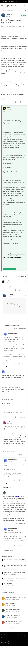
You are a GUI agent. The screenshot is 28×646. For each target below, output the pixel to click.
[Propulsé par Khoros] (14, 642)
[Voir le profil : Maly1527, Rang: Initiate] (4, 492)
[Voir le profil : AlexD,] (4, 108)
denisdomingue (16, 623)
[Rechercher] (12, 6)
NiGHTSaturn (14, 569)
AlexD (8, 107)
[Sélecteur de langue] (8, 5)
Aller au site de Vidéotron (7, 1)
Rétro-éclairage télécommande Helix (15, 578)
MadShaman (15, 599)
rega (13, 605)
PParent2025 (15, 611)
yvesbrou (13, 561)
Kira (7, 280)
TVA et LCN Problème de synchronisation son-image (13, 609)
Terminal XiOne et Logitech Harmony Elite (15, 566)
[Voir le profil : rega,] (3, 604)
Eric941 (12, 580)
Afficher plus (9, 367)
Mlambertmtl (14, 574)
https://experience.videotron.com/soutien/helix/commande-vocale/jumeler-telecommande (14, 255)
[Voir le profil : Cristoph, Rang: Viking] (3, 15)
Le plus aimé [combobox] (22, 276)
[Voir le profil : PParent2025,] (3, 610)
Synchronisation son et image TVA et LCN (15, 597)
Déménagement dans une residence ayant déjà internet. (14, 621)
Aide (2, 637)
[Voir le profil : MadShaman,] (3, 598)
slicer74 (8, 422)
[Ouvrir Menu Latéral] (2, 6)
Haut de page (21, 635)
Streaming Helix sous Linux (13, 615)
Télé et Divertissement (8, 10)
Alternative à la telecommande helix (15, 572)
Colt (12, 585)
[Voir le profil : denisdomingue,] (3, 622)
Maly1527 (9, 492)
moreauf (14, 617)
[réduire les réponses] (14, 279)
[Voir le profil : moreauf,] (3, 616)
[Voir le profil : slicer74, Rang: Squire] (4, 422)
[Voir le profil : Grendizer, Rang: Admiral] (5, 334)
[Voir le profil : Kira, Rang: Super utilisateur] (3, 281)
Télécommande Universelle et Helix (14, 560)
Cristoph (8, 14)
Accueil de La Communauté (8, 635)
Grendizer (10, 333)
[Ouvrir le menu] (26, 10)
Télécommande (8, 583)
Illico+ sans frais (10, 603)
